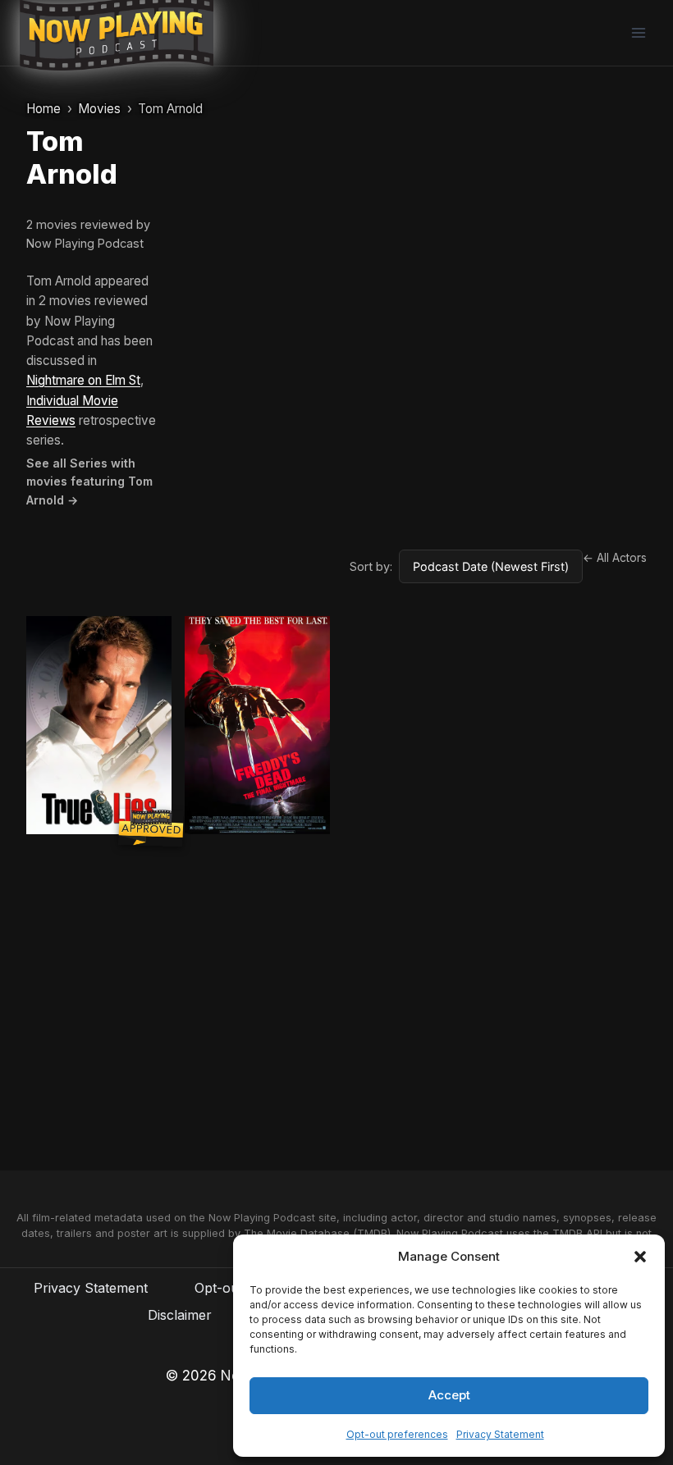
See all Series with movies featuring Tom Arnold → (89, 481)
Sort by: (371, 566)
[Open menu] (638, 32)
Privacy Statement (500, 1434)
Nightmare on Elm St (83, 380)
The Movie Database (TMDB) (317, 1233)
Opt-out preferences (397, 1434)
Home (43, 108)
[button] (640, 1256)
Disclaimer (180, 1315)
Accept (449, 1395)
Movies (99, 108)
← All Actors (615, 557)
